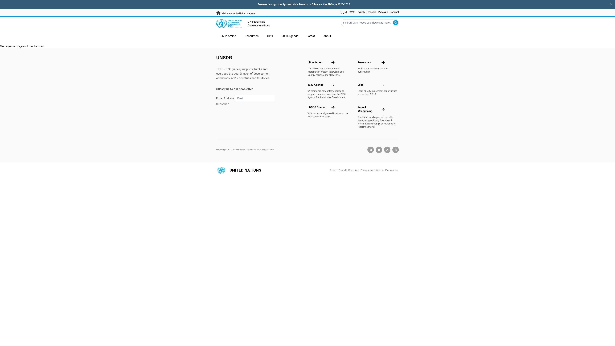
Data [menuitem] (270, 36)
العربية (344, 12)
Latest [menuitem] (311, 36)
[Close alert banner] (611, 4)
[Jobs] (383, 85)
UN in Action (315, 62)
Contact (333, 170)
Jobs (361, 84)
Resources (364, 62)
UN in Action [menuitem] (228, 36)
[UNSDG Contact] (333, 107)
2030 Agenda (315, 84)
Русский (383, 12)
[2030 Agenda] (333, 85)
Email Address (225, 98)
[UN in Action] (333, 62)
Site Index (380, 170)
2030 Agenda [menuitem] (290, 36)
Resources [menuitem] (252, 36)
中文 (352, 12)
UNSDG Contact (317, 107)
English (361, 12)
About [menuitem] (327, 36)
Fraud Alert (354, 170)
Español (394, 12)
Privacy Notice (367, 170)
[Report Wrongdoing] (383, 109)
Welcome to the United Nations (238, 13)
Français (371, 12)
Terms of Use (392, 170)
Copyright (343, 170)
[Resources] (383, 62)
